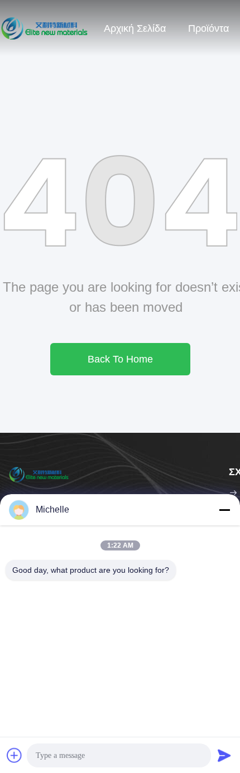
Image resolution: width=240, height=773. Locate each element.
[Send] (224, 755)
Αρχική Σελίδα (135, 28)
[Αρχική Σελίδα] (44, 27)
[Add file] (14, 755)
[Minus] (224, 509)
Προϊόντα (208, 28)
